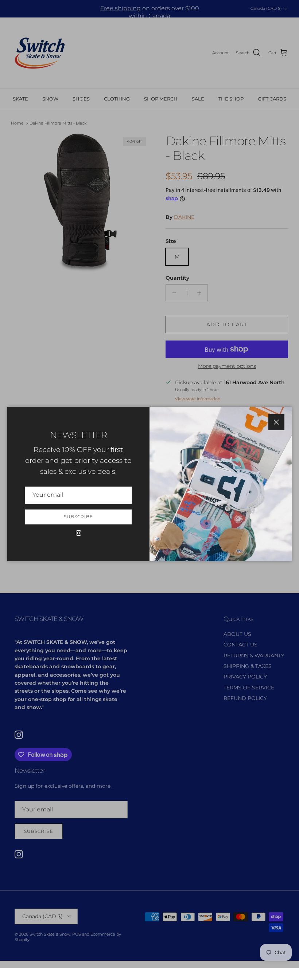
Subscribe (78, 516)
